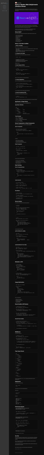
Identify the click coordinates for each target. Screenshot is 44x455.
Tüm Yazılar (4, 6)
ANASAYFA (4, 5)
